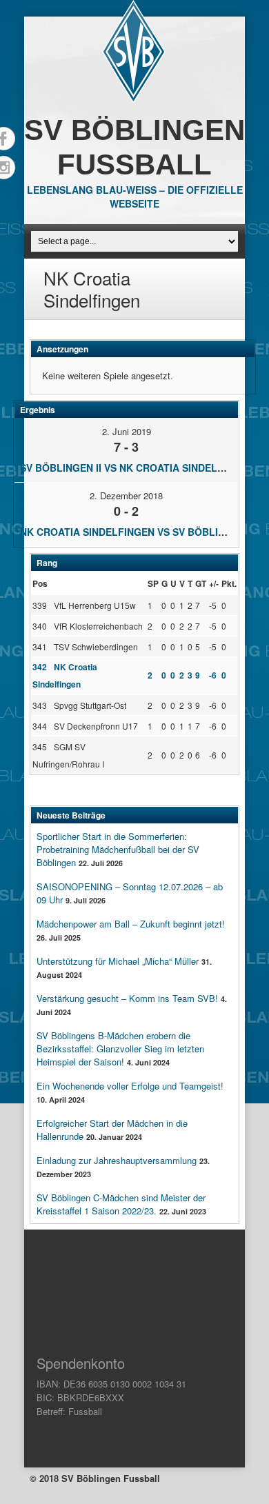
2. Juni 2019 (126, 431)
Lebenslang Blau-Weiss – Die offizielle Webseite (135, 196)
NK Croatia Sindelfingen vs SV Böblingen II (137, 532)
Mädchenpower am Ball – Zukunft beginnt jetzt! (131, 923)
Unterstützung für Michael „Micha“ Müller (118, 960)
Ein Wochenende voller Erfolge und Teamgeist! (130, 1085)
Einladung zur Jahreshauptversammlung (117, 1160)
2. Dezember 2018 (126, 495)
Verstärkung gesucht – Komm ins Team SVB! (127, 998)
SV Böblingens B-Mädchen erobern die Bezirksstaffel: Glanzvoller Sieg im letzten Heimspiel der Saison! (120, 1048)
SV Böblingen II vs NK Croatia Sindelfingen (137, 467)
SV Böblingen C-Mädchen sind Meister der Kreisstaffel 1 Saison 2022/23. (121, 1204)
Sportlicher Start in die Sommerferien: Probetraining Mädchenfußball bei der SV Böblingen (118, 849)
